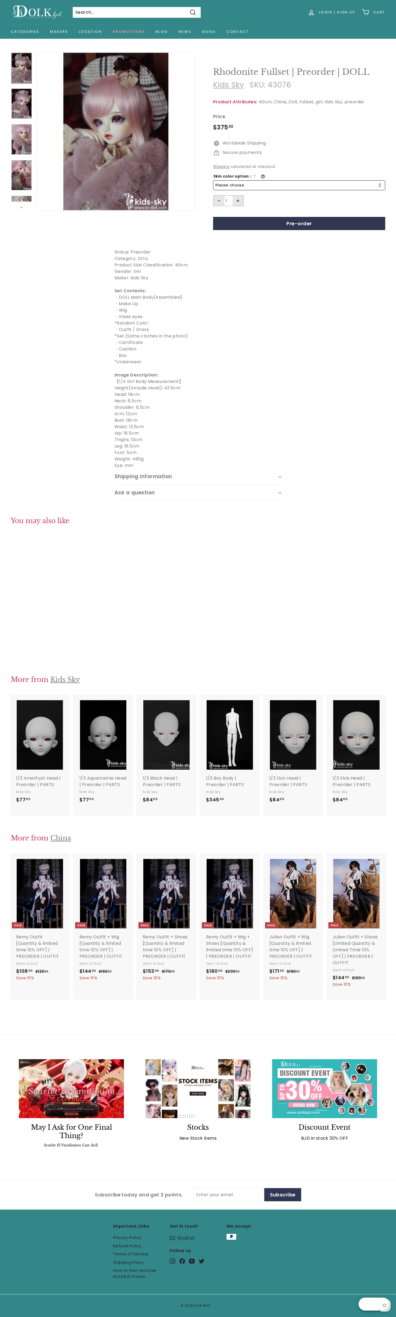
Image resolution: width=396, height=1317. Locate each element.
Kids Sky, (334, 102)
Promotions (129, 31)
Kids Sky (228, 85)
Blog (162, 31)
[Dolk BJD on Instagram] (172, 1261)
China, (280, 102)
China (60, 838)
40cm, (266, 102)
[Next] (21, 206)
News (185, 31)
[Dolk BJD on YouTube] (192, 1261)
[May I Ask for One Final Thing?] (71, 1088)
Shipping (221, 166)
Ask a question (134, 492)
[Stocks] (198, 1088)
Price (219, 116)
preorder (355, 102)
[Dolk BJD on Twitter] (201, 1261)
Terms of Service (130, 1254)
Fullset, (307, 102)
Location (90, 31)
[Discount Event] (324, 1088)
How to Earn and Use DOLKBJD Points (135, 1273)
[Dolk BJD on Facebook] (182, 1261)
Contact (237, 31)
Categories (25, 31)
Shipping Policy (128, 1262)
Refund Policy (127, 1246)
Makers (59, 31)
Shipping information (143, 476)
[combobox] (299, 185)
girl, (320, 102)
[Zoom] (116, 131)
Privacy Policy (127, 1237)
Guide (209, 31)
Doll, (293, 102)
